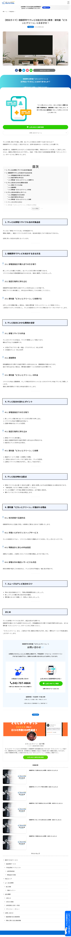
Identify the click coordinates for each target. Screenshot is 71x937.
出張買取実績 (10, 871)
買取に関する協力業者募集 (13, 920)
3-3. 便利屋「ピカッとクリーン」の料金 (19, 189)
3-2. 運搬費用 (12, 187)
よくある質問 (9, 883)
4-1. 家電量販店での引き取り (16, 195)
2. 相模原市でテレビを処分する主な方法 (19, 173)
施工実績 (8, 887)
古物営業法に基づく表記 (13, 905)
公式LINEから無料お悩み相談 (35, 757)
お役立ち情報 (9, 902)
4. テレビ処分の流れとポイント (16, 192)
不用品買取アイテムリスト (13, 867)
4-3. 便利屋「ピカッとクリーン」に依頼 (19, 199)
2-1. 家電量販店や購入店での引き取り (19, 175)
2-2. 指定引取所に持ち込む (16, 177)
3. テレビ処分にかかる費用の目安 (17, 183)
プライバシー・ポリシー (13, 909)
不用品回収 (30, 27)
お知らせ (8, 898)
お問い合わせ (9, 913)
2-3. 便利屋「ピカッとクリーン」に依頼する (21, 180)
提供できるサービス (11, 860)
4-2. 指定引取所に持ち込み (16, 197)
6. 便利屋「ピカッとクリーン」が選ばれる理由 (21, 205)
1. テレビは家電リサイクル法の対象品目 (19, 170)
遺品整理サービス (11, 864)
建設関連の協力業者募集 (13, 917)
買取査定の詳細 (11, 875)
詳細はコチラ (46, 7)
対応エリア (8, 879)
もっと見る (35, 208)
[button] (16, 70)
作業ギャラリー (11, 890)
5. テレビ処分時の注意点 (14, 202)
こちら (57, 688)
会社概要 (8, 894)
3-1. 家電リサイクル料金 (15, 185)
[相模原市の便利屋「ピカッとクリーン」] (8, 2)
